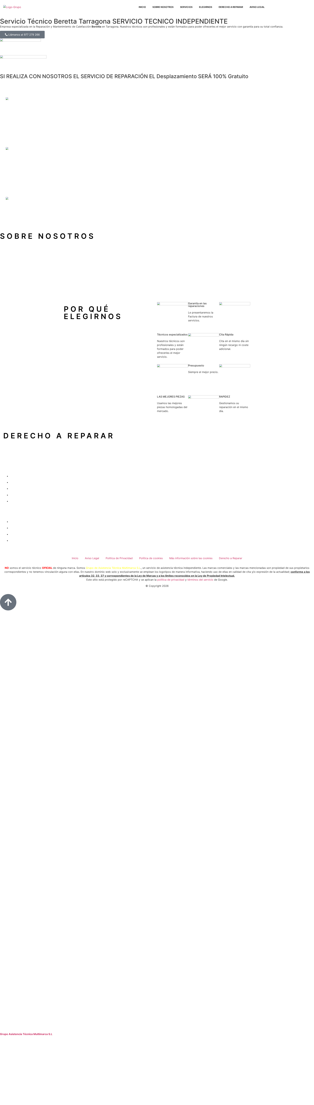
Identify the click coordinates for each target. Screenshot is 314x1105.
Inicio (142, 7)
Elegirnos (205, 7)
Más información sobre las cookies (190, 558)
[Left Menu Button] (157, 1030)
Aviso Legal (257, 7)
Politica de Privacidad (119, 558)
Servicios (186, 7)
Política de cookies (151, 558)
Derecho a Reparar (231, 7)
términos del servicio (200, 579)
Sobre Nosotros (163, 7)
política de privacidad (170, 579)
